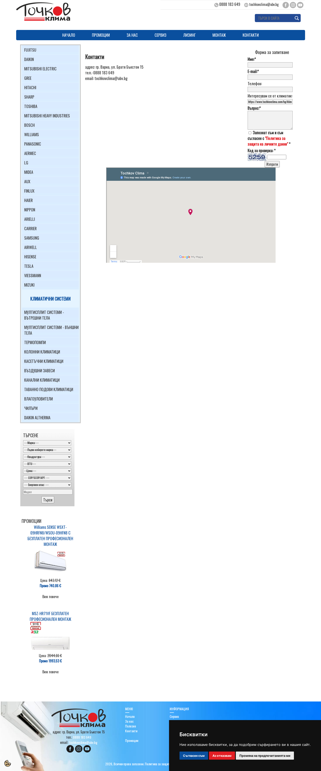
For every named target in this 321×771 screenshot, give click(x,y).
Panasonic (32, 144)
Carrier (30, 228)
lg (26, 162)
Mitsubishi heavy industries (47, 115)
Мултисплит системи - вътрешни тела (44, 315)
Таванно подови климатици (48, 389)
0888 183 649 (229, 4)
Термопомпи (35, 342)
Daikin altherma (37, 417)
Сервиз (174, 716)
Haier (28, 200)
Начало (130, 716)
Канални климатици (42, 380)
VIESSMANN (32, 275)
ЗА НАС (132, 35)
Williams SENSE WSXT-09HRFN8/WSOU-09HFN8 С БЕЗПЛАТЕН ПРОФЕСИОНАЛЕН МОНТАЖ (50, 535)
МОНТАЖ (219, 35)
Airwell (30, 247)
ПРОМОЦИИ (101, 35)
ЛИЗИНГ (189, 35)
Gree (27, 78)
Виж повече (50, 596)
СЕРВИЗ (160, 35)
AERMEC (30, 153)
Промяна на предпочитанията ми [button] (264, 755)
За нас (129, 721)
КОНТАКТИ (251, 35)
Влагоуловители (38, 399)
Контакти (131, 730)
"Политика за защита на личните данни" (268, 141)
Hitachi (30, 87)
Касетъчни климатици (43, 361)
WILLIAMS (31, 134)
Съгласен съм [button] (194, 755)
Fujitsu (30, 50)
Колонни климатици (42, 352)
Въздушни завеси (39, 370)
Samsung (31, 238)
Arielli (29, 219)
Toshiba (30, 106)
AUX (27, 181)
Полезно (130, 726)
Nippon (29, 209)
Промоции (131, 740)
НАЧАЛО (68, 35)
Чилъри (31, 408)
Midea (28, 172)
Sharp (29, 97)
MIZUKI (29, 285)
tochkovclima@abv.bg (264, 4)
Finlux (29, 191)
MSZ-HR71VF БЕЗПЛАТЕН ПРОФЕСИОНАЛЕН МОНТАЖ (50, 616)
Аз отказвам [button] (221, 755)
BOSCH (29, 125)
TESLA (28, 266)
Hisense (30, 256)
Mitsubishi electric (40, 68)
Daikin (29, 59)
